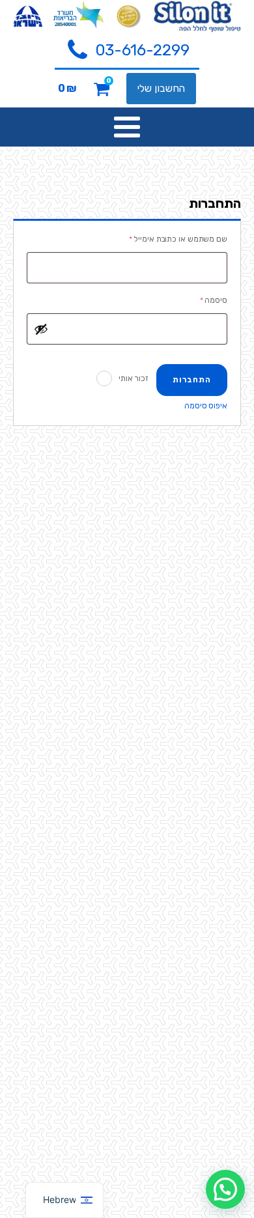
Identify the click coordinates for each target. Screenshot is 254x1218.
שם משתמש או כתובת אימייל (170, 239)
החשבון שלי (161, 88)
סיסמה (205, 300)
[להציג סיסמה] (41, 329)
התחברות (192, 379)
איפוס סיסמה (205, 405)
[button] (127, 51)
